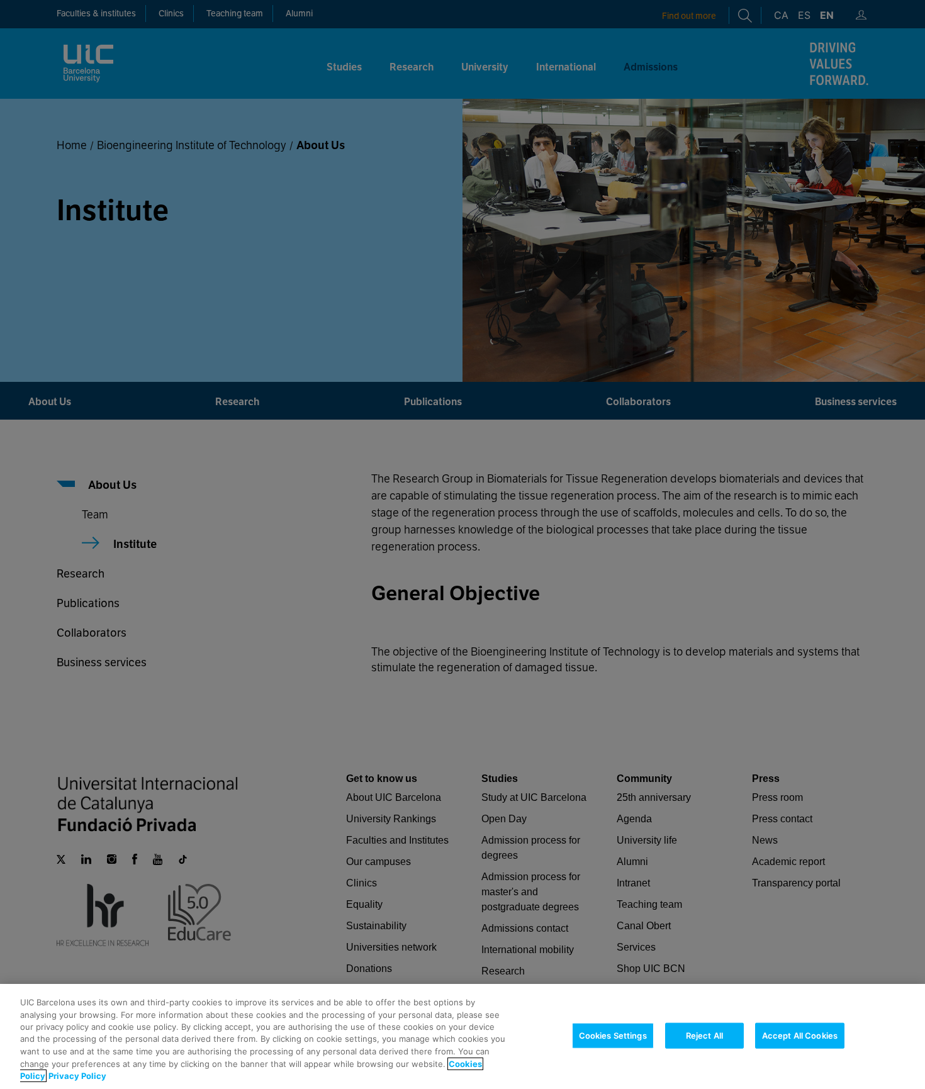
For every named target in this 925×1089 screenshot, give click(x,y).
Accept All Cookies (800, 1035)
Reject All (704, 1035)
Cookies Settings (613, 1035)
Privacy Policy (77, 1076)
